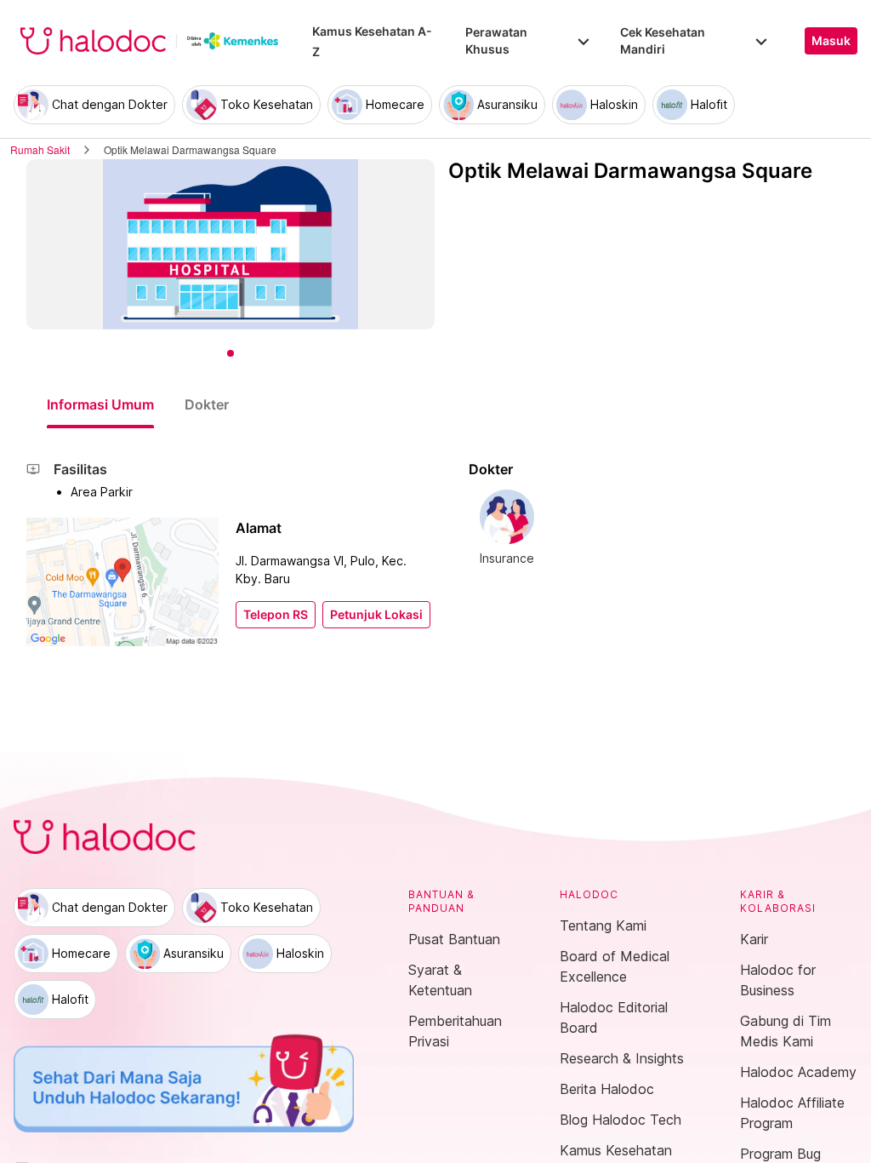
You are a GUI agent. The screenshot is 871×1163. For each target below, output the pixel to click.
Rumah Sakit (40, 149)
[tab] (100, 404)
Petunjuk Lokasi (376, 615)
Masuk (831, 41)
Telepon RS (275, 615)
